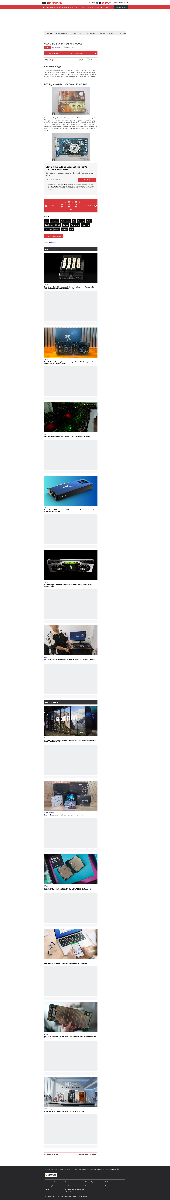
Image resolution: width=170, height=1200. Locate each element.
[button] (124, 3)
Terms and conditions (51, 1182)
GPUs (61, 7)
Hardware (48, 229)
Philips (89, 221)
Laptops (83, 7)
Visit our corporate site (112, 1169)
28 (76, 204)
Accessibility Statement (51, 1186)
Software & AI (99, 7)
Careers (47, 1190)
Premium (118, 7)
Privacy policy (89, 1182)
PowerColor (75, 225)
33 (72, 207)
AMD (71, 229)
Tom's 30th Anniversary (107, 33)
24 (62, 204)
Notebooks (54, 221)
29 (79, 204)
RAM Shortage (91, 33)
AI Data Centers (76, 33)
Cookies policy (109, 1182)
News (77, 7)
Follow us (84, 59)
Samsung (81, 221)
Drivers (64, 229)
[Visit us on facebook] (97, 3)
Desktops (90, 7)
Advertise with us (70, 1186)
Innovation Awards (61, 33)
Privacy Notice (53, 186)
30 (62, 207)
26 (69, 204)
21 (72, 202)
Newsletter (94, 59)
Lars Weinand (57, 47)
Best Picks (49, 7)
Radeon (57, 229)
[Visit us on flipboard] (108, 3)
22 (76, 202)
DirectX (57, 225)
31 (65, 207)
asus (46, 221)
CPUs (56, 7)
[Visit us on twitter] (100, 3)
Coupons (107, 7)
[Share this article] (46, 59)
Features (47, 47)
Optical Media (65, 221)
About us (87, 1186)
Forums (124, 7)
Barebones (85, 225)
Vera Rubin (123, 33)
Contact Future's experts (72, 1182)
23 (79, 202)
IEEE (74, 221)
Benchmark (49, 225)
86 (71, 209)
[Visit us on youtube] (106, 3)
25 (65, 204)
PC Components (69, 7)
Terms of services (68, 184)
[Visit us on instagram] (103, 3)
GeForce (65, 225)
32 (69, 207)
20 (69, 202)
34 (76, 207)
